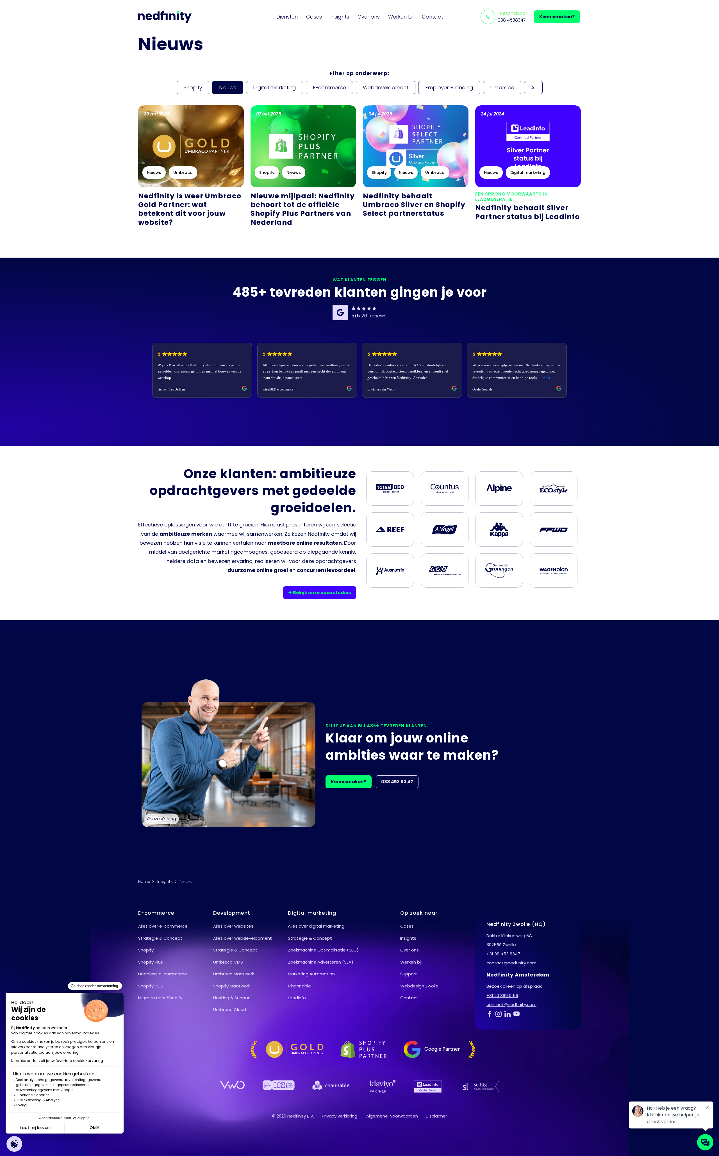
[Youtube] (517, 1013)
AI (533, 87)
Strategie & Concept (160, 938)
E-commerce (329, 87)
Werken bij (400, 16)
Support (408, 974)
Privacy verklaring (339, 1116)
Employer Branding (449, 87)
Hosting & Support (232, 998)
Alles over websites (233, 926)
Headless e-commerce (162, 974)
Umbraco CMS (228, 962)
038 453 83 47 (397, 781)
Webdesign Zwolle (419, 986)
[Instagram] (499, 1013)
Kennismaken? (557, 16)
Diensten (287, 16)
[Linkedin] (508, 1013)
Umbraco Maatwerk (233, 974)
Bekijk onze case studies (322, 592)
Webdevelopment (385, 87)
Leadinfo (297, 998)
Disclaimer (436, 1116)
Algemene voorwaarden (392, 1116)
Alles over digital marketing (316, 926)
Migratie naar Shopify (160, 998)
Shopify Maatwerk (231, 986)
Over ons (369, 16)
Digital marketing (274, 87)
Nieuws (227, 87)
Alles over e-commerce (163, 926)
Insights (339, 16)
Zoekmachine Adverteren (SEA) (320, 962)
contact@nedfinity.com (511, 963)
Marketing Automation (311, 974)
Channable (299, 986)
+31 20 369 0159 (502, 995)
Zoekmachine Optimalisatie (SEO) (323, 950)
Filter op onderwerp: (359, 73)
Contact (432, 16)
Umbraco (502, 87)
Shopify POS (150, 986)
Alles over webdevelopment (242, 938)
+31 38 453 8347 (503, 954)
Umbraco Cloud (229, 1009)
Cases (314, 16)
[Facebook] (490, 1013)
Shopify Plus (150, 962)
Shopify (193, 87)
